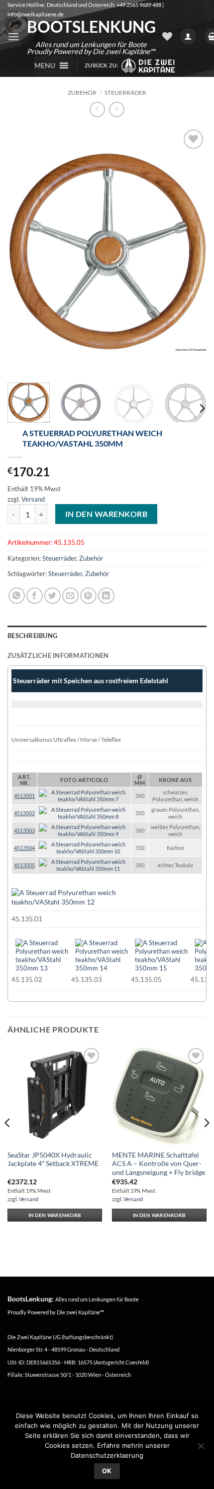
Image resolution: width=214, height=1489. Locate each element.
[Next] (190, 251)
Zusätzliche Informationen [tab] (57, 655)
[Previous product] (116, 109)
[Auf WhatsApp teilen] (16, 595)
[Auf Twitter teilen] (52, 595)
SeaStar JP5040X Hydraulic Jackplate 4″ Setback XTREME (53, 1159)
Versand (33, 499)
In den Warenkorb (106, 514)
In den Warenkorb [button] (55, 1215)
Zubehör (82, 92)
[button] (13, 36)
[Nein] (201, 1449)
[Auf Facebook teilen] (34, 595)
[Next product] (97, 109)
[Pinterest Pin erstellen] (88, 595)
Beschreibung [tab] (32, 636)
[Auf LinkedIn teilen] (106, 595)
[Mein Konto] (188, 36)
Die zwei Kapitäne (80, 1312)
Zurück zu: (102, 65)
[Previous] (24, 251)
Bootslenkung (91, 27)
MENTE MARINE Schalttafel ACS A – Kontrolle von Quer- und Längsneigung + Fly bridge (158, 1163)
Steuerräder (125, 92)
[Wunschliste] (167, 36)
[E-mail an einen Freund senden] (70, 595)
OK (107, 1471)
